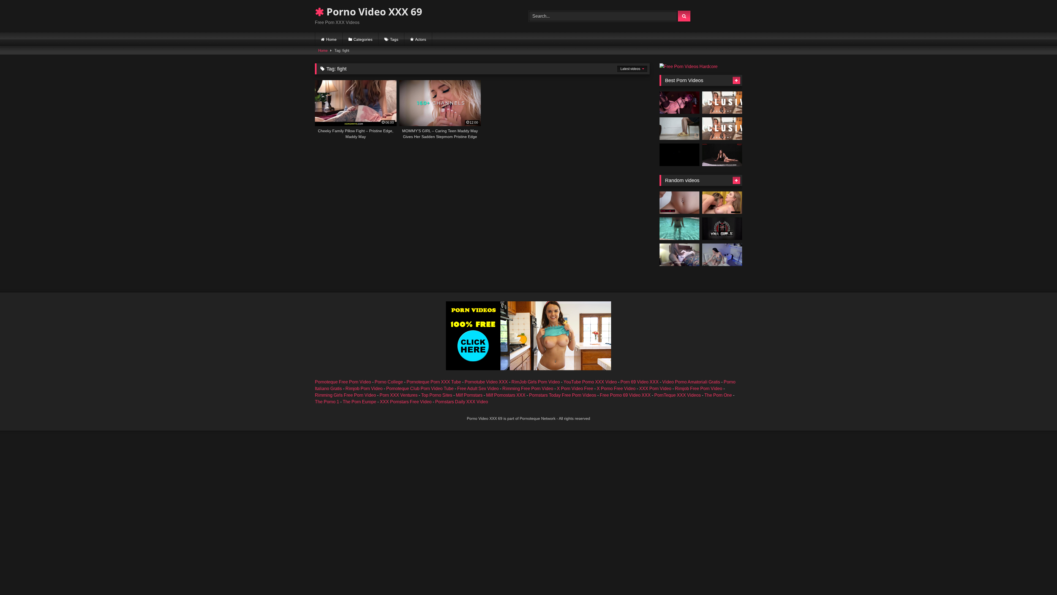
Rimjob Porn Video (364, 388)
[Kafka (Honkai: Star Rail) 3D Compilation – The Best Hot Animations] (679, 102)
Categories (362, 39)
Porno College (389, 382)
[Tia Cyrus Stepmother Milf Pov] (722, 255)
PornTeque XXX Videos (677, 395)
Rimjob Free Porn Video (698, 388)
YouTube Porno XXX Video (590, 382)
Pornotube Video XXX (486, 382)
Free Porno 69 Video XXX (625, 395)
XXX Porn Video (655, 388)
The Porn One (718, 395)
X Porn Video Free (575, 388)
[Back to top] (1040, 578)
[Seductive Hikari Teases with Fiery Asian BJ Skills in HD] (722, 102)
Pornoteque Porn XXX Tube (434, 382)
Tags (394, 39)
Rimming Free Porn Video (527, 388)
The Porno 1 (327, 401)
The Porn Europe (359, 401)
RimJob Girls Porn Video (535, 382)
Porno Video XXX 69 (373, 11)
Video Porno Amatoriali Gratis (691, 382)
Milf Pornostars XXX (505, 395)
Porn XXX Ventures (399, 395)
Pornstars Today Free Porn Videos (562, 395)
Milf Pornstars (469, 395)
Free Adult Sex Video (478, 388)
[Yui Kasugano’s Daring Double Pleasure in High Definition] (722, 128)
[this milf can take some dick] (679, 255)
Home (331, 39)
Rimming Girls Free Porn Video (345, 395)
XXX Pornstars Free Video (406, 401)
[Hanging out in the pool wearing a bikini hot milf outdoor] (679, 228)
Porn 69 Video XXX (639, 382)
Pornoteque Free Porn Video (343, 382)
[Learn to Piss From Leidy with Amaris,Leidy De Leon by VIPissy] (722, 202)
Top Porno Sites (436, 395)
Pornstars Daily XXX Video (461, 401)
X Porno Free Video (616, 388)
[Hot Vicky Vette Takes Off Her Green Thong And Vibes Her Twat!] (722, 228)
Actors (420, 39)
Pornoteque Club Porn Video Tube (420, 388)
